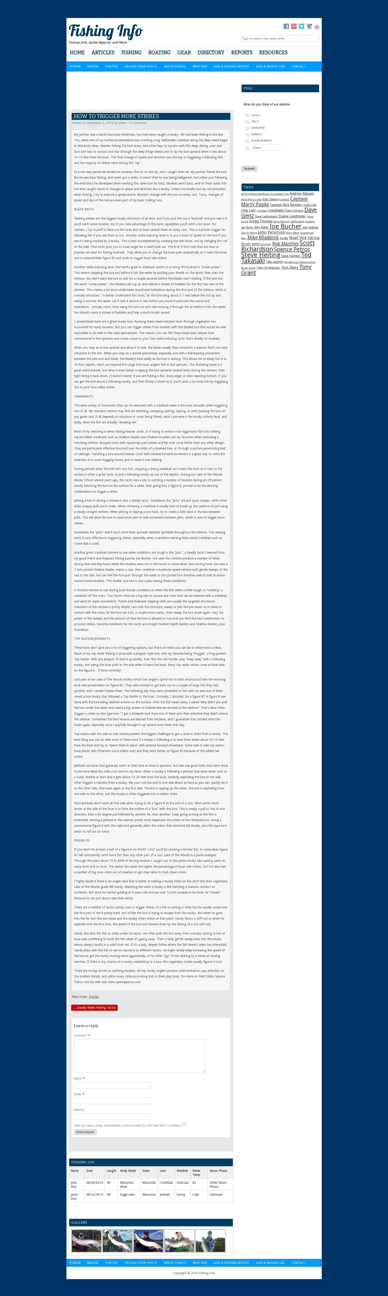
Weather (200, 66)
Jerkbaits (310, 221)
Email (79, 1094)
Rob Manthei (285, 243)
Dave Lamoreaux (266, 216)
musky (284, 238)
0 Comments (138, 123)
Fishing (131, 52)
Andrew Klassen (302, 194)
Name (79, 1078)
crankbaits (276, 211)
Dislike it (256, 134)
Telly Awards (274, 262)
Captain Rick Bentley (286, 205)
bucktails (284, 199)
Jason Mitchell (281, 221)
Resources (273, 52)
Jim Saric (261, 227)
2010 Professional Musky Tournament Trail (265, 194)
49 (108, 1182)
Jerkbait (165, 1194)
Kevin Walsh (293, 232)
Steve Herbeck (290, 256)
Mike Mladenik (263, 237)
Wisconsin (149, 1182)
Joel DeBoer (310, 227)
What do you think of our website (266, 104)
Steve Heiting (260, 255)
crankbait (262, 210)
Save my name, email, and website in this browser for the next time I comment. (128, 1125)
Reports (241, 52)
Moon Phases (175, 66)
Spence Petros (292, 249)
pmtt (256, 244)
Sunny (181, 1194)
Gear (184, 52)
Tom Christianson (268, 268)
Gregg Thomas (261, 221)
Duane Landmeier (292, 216)
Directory (211, 52)
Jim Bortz (247, 227)
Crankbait (166, 1182)
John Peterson (271, 232)
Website (79, 1110)
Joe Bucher (286, 226)
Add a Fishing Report (231, 66)
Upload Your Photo (141, 66)
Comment (82, 1035)
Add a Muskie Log (270, 66)
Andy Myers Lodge (251, 199)
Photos (111, 66)
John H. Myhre (249, 232)
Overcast (183, 1182)
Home (77, 52)
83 (194, 1182)
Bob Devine (270, 199)
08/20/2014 (94, 1182)
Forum (75, 66)
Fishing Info (106, 30)
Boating (159, 52)
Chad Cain (310, 205)
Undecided (258, 127)
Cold (195, 1194)
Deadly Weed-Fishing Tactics (94, 1007)
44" (109, 1194)
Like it (254, 121)
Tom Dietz (289, 267)
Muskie (93, 66)
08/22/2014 (94, 1194)
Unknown (216, 1194)
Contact (299, 66)
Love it (255, 115)
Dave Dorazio (294, 210)
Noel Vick (298, 237)
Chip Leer (248, 211)
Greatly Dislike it (261, 140)
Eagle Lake (127, 1194)
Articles (103, 52)
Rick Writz (265, 244)
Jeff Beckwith (297, 221)
